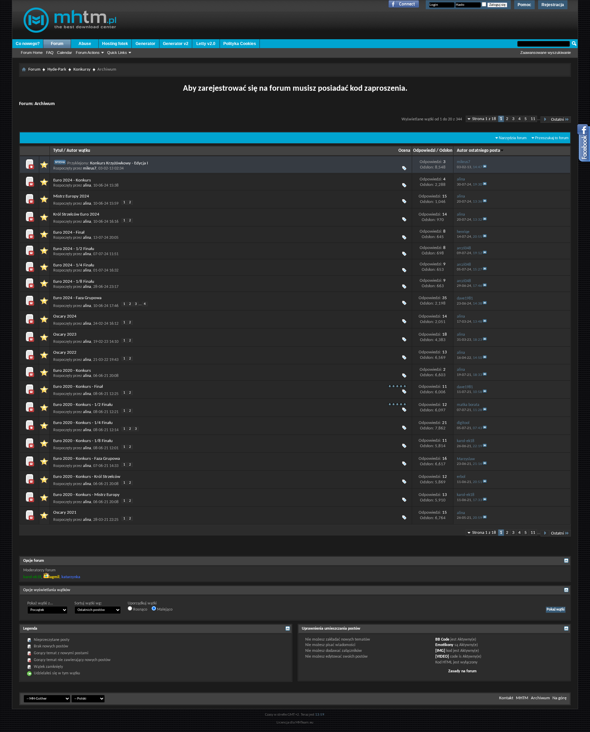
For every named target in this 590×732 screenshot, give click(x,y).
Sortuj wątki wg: (88, 603)
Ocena (404, 150)
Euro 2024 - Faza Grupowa (77, 298)
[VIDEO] (442, 657)
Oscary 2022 (64, 352)
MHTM (522, 698)
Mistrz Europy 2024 (71, 196)
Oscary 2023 (64, 334)
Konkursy (81, 69)
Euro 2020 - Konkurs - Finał (78, 386)
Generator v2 (175, 43)
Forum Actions (88, 52)
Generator (145, 43)
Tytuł (57, 150)
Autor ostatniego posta (478, 150)
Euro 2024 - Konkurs (72, 180)
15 (444, 196)
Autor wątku (78, 150)
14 (444, 214)
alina (87, 186)
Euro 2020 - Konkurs (72, 370)
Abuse (85, 43)
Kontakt (506, 698)
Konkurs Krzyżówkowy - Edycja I (119, 163)
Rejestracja (553, 4)
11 (533, 119)
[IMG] (440, 651)
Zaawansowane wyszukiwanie (545, 52)
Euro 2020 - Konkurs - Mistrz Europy (86, 495)
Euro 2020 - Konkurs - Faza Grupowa (86, 458)
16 (444, 458)
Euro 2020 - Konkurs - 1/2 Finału (83, 404)
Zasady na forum (462, 671)
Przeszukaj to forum (551, 138)
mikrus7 (89, 168)
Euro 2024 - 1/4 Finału (73, 265)
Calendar (64, 52)
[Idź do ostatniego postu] (485, 167)
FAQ (50, 52)
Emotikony (444, 645)
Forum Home (32, 52)
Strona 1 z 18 (484, 119)
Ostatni (557, 119)
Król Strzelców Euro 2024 (76, 214)
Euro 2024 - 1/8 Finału (73, 281)
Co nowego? (28, 43)
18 (444, 334)
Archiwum (540, 698)
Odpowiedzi (424, 150)
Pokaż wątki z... (40, 603)
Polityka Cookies (239, 43)
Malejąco (164, 609)
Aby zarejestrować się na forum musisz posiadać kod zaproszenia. (295, 89)
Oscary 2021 (64, 512)
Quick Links (117, 52)
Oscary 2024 (64, 316)
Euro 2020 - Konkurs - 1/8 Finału (83, 441)
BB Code (442, 640)
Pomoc (524, 4)
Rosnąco (139, 609)
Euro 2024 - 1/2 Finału (73, 249)
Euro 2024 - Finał (68, 232)
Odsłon (445, 150)
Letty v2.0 (205, 43)
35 (444, 298)
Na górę (559, 698)
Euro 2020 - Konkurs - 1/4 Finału (83, 423)
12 (444, 404)
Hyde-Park (56, 69)
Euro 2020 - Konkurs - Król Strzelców (86, 476)
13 (444, 352)
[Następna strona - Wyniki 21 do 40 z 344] (544, 119)
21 (444, 423)
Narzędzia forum (512, 138)
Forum (57, 43)
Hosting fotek (115, 43)
